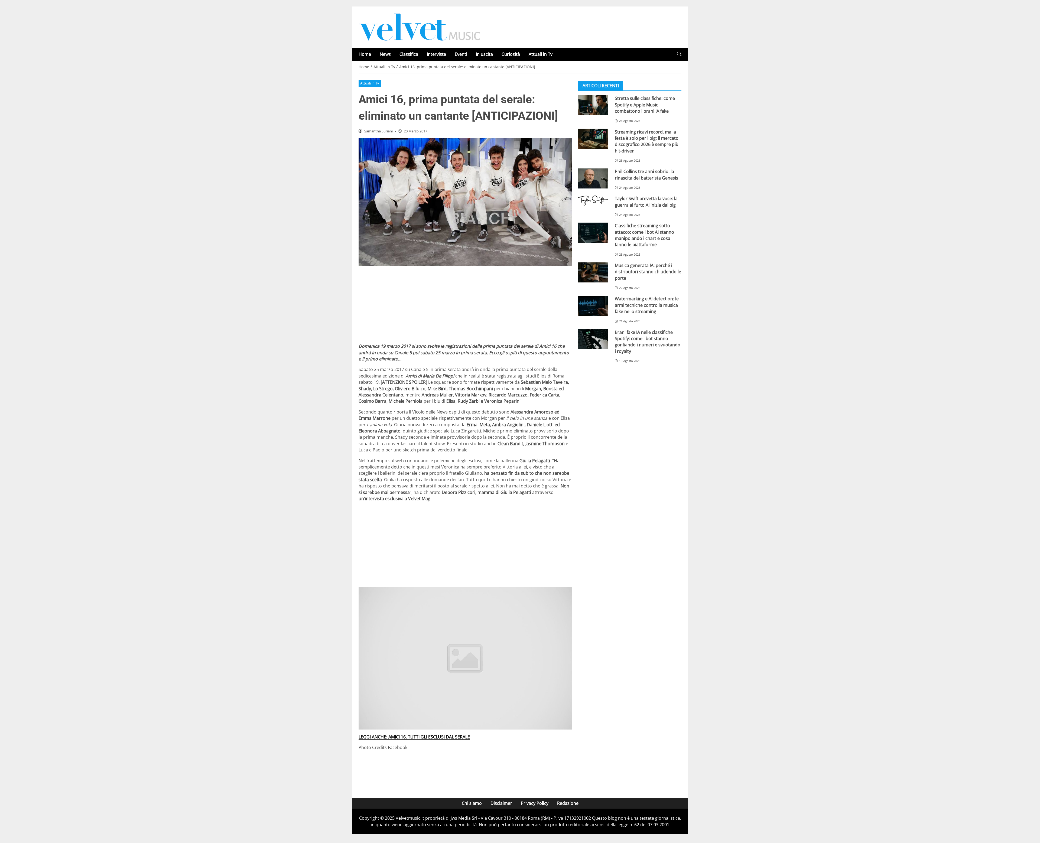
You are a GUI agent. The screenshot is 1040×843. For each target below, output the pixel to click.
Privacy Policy (534, 803)
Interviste (436, 54)
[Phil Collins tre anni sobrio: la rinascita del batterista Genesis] (593, 178)
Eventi (461, 54)
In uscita (484, 54)
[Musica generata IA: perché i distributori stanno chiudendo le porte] (593, 272)
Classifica (408, 54)
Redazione (567, 803)
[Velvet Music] (419, 27)
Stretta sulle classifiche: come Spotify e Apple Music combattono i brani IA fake (645, 104)
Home (365, 54)
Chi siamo (472, 803)
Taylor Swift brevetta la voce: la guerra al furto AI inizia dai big (646, 202)
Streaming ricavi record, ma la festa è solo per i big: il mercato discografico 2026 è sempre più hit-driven (646, 141)
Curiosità (511, 54)
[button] (679, 54)
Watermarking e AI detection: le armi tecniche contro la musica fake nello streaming (647, 305)
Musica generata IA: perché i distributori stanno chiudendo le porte (648, 271)
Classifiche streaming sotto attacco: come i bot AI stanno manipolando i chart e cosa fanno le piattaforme (644, 235)
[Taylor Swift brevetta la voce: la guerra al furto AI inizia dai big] (593, 201)
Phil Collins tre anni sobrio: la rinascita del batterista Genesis (646, 174)
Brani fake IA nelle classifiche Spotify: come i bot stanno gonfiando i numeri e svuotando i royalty (647, 341)
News (385, 54)
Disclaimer (501, 803)
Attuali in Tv (540, 54)
